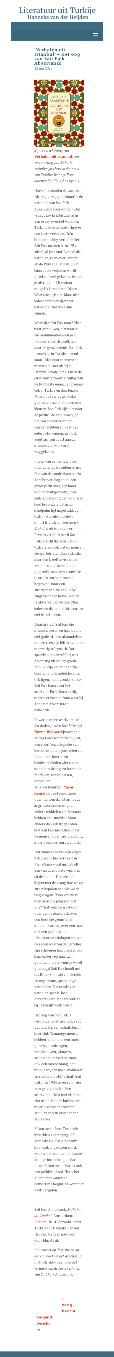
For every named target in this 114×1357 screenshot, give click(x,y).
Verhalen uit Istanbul (53, 156)
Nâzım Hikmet (46, 731)
